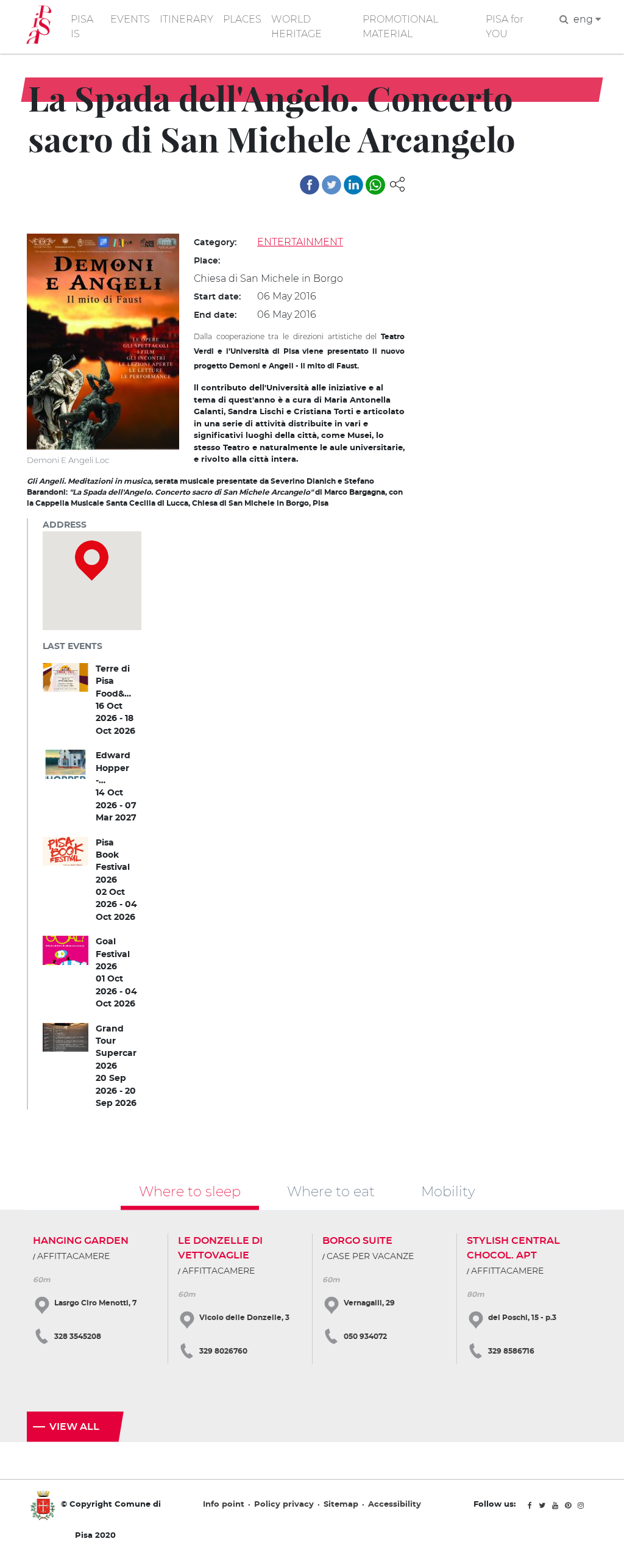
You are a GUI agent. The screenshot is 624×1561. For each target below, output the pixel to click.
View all (74, 1427)
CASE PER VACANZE (370, 1256)
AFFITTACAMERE (73, 1256)
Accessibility (394, 1505)
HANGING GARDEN (81, 1241)
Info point (223, 1505)
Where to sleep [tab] (190, 1190)
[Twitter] (331, 185)
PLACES (242, 19)
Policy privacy (284, 1505)
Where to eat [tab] (331, 1190)
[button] (397, 183)
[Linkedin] (353, 185)
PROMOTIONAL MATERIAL (400, 26)
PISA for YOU (504, 26)
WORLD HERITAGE (296, 26)
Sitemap (341, 1505)
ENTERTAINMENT (300, 242)
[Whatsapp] (375, 185)
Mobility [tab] (448, 1190)
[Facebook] (309, 185)
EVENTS (130, 19)
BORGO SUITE (357, 1241)
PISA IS (82, 26)
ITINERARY (186, 19)
